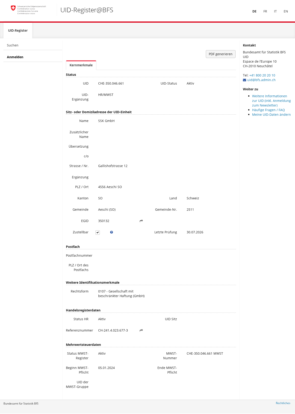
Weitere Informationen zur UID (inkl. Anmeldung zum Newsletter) (271, 100)
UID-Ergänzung (80, 96)
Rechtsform (79, 291)
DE (254, 11)
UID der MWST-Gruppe (77, 384)
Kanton (82, 198)
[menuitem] (254, 11)
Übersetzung (78, 146)
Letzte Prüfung (165, 232)
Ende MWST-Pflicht (167, 369)
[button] (141, 221)
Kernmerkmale (81, 65)
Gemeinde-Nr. (166, 209)
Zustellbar (80, 232)
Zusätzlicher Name (79, 134)
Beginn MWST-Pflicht (77, 369)
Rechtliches (283, 403)
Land (173, 198)
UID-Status (169, 83)
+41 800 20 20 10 (262, 75)
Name (83, 121)
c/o (86, 156)
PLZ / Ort (81, 187)
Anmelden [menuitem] (15, 57)
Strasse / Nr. (78, 166)
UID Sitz (171, 319)
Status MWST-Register (77, 355)
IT (275, 11)
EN (286, 11)
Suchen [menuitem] (12, 45)
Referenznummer (79, 330)
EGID (84, 221)
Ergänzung (80, 177)
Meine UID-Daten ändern (271, 114)
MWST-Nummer (170, 355)
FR (265, 11)
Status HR (81, 319)
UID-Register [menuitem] (18, 30)
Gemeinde (80, 209)
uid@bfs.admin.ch (261, 80)
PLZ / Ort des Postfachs (78, 267)
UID (85, 83)
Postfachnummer (79, 255)
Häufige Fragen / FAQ (268, 110)
